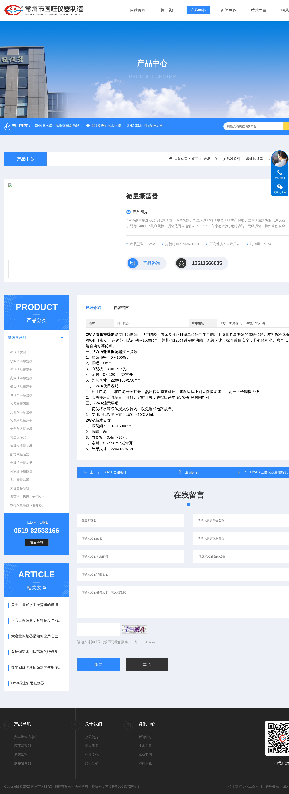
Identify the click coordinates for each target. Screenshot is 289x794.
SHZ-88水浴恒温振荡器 (145, 125)
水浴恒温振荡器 (21, 361)
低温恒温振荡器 (21, 386)
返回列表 (192, 472)
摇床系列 (21, 755)
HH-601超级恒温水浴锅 (103, 125)
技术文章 (258, 10)
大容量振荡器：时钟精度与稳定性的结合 (38, 620)
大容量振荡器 (19, 403)
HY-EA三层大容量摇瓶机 (269, 472)
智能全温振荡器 (21, 420)
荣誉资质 (92, 746)
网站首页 (137, 10)
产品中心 (198, 10)
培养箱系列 (22, 763)
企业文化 (92, 755)
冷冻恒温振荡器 (21, 395)
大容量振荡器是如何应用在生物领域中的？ (38, 636)
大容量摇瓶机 (19, 488)
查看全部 (36, 542)
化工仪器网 (253, 786)
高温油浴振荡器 (21, 378)
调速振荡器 (254, 159)
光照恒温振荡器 (21, 412)
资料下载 (145, 763)
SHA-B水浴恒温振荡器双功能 (57, 125)
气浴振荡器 (18, 352)
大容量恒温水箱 (26, 737)
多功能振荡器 (19, 479)
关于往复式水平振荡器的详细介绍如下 (38, 605)
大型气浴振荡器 (21, 429)
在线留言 (121, 308)
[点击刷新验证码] (134, 629)
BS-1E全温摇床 (115, 472)
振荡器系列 (231, 159)
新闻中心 (228, 10)
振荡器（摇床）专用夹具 (27, 496)
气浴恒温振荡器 (21, 369)
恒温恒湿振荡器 (21, 446)
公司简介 (92, 737)
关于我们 (168, 10)
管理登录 (272, 786)
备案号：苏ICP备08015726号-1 (115, 786)
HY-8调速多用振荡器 (27, 683)
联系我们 (92, 763)
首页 (194, 159)
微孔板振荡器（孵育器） (27, 505)
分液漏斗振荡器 (21, 471)
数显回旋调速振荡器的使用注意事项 (38, 667)
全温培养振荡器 (21, 463)
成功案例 (145, 755)
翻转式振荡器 (19, 454)
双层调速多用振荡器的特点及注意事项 (38, 652)
